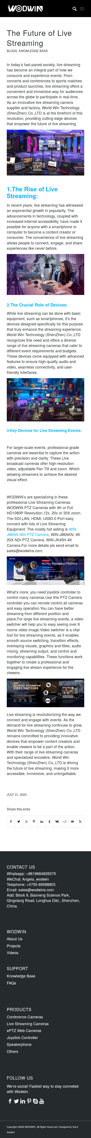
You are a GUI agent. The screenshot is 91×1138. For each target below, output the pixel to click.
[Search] (72, 8)
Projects (14, 945)
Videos (12, 952)
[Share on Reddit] (65, 821)
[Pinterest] (29, 1100)
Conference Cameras (25, 1016)
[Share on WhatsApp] (26, 821)
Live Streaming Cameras (28, 1023)
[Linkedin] (22, 1100)
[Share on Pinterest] (34, 821)
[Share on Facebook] (11, 821)
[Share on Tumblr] (49, 821)
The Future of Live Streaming (39, 37)
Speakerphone (19, 1044)
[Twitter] (16, 1100)
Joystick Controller (22, 1037)
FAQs (11, 983)
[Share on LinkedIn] (42, 821)
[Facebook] (10, 1100)
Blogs (12, 50)
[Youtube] (42, 1100)
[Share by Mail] (72, 821)
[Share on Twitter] (18, 821)
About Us (14, 938)
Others (12, 1051)
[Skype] (35, 1100)
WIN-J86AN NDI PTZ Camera (42, 531)
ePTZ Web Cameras (24, 1030)
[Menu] (82, 8)
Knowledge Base (33, 50)
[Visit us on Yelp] (80, 821)
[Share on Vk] (57, 821)
